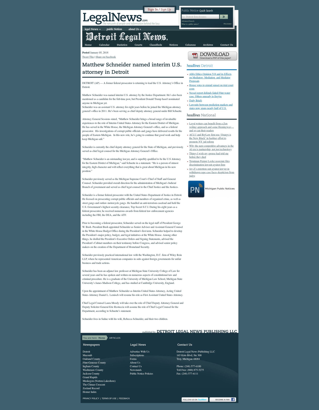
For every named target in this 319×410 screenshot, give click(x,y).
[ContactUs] (226, 44)
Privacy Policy (91, 398)
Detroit (86, 351)
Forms (133, 359)
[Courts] (138, 44)
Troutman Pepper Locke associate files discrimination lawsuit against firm (209, 162)
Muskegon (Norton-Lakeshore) (99, 381)
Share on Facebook (106, 56)
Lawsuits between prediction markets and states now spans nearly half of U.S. (211, 106)
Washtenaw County (93, 370)
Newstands (136, 370)
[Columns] (190, 44)
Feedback (124, 398)
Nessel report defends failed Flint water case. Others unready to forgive (209, 94)
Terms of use (109, 398)
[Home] (88, 44)
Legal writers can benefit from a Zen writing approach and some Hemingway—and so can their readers (211, 127)
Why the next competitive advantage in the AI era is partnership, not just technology (211, 147)
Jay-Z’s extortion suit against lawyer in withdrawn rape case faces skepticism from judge (211, 172)
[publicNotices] (114, 29)
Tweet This (88, 56)
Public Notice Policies (141, 373)
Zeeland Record (91, 388)
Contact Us (136, 366)
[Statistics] (122, 44)
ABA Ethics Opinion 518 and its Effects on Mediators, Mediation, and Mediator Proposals (210, 77)
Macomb (87, 355)
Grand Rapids (90, 377)
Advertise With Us (139, 351)
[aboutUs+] (135, 29)
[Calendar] (104, 44)
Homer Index (90, 392)
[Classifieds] (156, 44)
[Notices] (173, 44)
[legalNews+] (93, 29)
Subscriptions (137, 355)
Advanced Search (188, 21)
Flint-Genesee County (94, 362)
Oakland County (91, 359)
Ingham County (91, 366)
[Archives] (208, 44)
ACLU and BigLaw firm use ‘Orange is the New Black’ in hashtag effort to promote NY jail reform (210, 138)
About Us (135, 362)
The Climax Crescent (94, 384)
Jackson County (91, 373)
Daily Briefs (195, 100)
